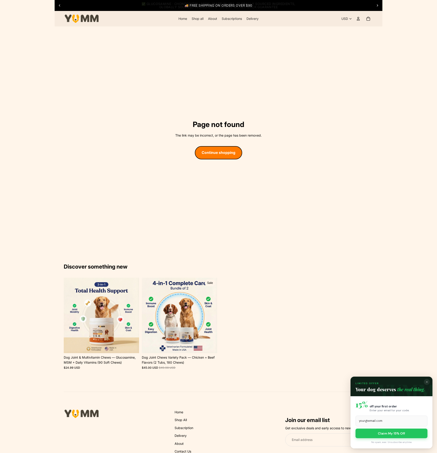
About (179, 443)
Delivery (181, 435)
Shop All (181, 420)
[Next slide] (377, 5)
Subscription (184, 428)
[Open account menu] (358, 19)
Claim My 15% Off (391, 433)
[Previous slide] (60, 5)
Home (179, 412)
